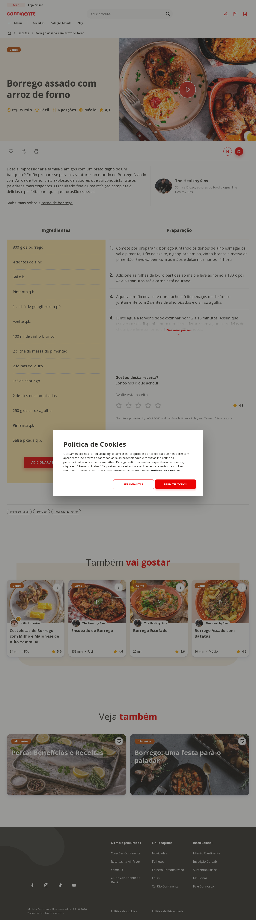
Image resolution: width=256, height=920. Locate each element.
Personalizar (133, 484)
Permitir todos (175, 484)
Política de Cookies (165, 470)
